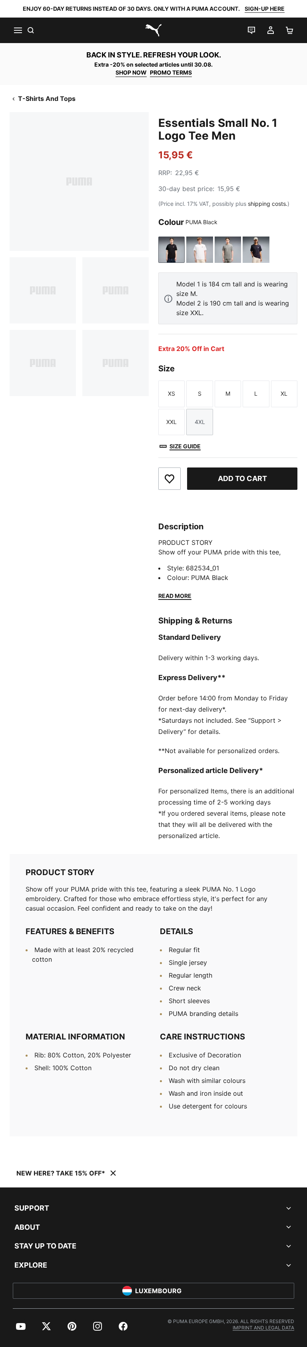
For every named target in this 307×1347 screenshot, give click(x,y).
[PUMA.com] (153, 30)
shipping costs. (267, 203)
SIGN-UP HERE (265, 8)
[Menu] (18, 30)
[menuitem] (21, 1326)
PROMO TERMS (171, 72)
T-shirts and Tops (47, 99)
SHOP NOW (131, 72)
